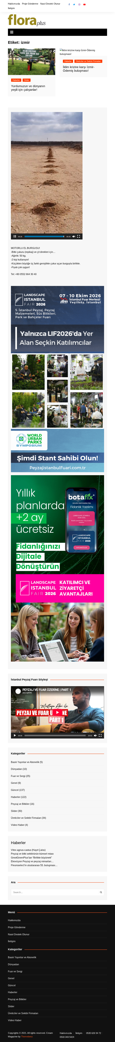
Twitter (74, 4)
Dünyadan (16, 769)
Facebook (69, 4)
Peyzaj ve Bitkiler (20, 804)
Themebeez (27, 1036)
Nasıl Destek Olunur (50, 3)
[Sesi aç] (73, 236)
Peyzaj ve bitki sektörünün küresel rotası (32, 853)
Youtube (84, 4)
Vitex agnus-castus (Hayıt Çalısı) (28, 850)
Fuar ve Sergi (18, 776)
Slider (26, 80)
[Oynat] (14, 735)
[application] (47, 175)
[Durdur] (14, 236)
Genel (14, 783)
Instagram (79, 4)
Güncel (15, 790)
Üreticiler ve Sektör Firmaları (88, 61)
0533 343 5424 (67, 1037)
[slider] (44, 236)
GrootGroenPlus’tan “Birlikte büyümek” (31, 857)
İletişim (11, 8)
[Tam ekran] (78, 236)
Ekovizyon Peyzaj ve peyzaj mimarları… (32, 861)
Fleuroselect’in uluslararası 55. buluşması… (34, 865)
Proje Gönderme (30, 3)
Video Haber (17, 825)
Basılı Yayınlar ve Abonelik (25, 762)
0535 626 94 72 (93, 1033)
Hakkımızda (14, 3)
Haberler (16, 80)
